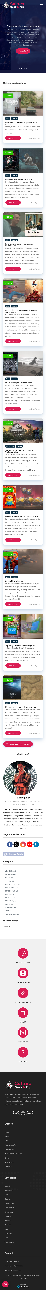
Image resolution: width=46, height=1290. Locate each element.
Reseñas (8, 901)
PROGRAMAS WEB (23, 963)
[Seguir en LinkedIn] (36, 844)
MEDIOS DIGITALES (23, 1002)
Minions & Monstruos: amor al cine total (21, 517)
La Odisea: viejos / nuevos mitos (18, 383)
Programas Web (10, 1145)
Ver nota (22, 51)
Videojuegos (10, 914)
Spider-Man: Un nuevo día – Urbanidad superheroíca (21, 311)
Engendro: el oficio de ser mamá (23, 26)
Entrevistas (10, 891)
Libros (7, 1141)
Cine (7, 878)
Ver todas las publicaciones (17, 744)
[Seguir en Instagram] (23, 844)
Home (7, 1132)
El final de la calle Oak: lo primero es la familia (21, 123)
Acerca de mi (9, 1162)
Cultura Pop (10, 884)
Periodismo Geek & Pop (13, 1154)
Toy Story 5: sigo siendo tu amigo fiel (20, 646)
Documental (10, 888)
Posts (7, 1136)
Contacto (8, 1166)
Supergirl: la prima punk (15, 581)
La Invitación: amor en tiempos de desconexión (19, 245)
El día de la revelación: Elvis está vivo (20, 707)
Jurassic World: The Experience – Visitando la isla (19, 451)
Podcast (9, 898)
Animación (9, 874)
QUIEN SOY (23, 1062)
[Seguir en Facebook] (10, 844)
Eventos (8, 894)
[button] (5, 1284)
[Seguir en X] (16, 844)
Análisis (8, 871)
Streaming (9, 907)
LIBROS (23, 1022)
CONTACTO (23, 1042)
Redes (7, 1158)
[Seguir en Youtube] (30, 844)
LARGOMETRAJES (23, 982)
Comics (8, 881)
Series (7, 904)
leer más (11, 138)
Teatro (8, 911)
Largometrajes (10, 1149)
